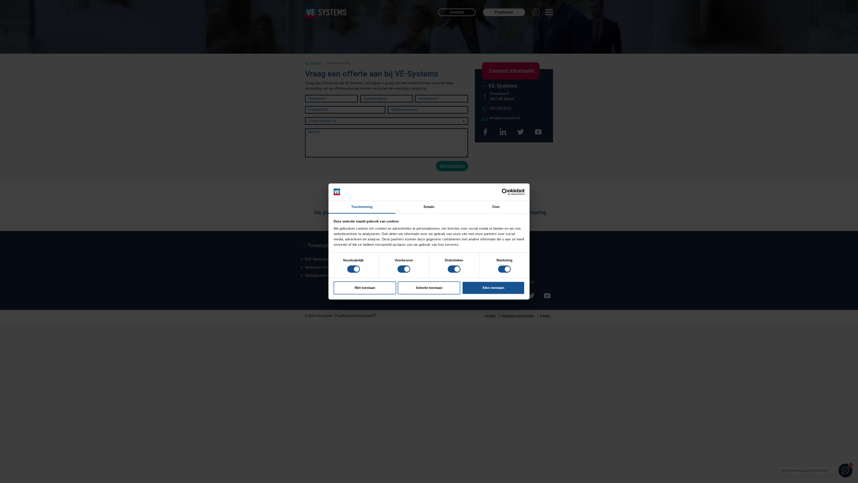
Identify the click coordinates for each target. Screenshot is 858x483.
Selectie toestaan (429, 288)
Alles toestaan (493, 288)
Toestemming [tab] (361, 207)
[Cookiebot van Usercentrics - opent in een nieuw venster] (505, 192)
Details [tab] (429, 207)
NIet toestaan (365, 288)
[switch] (403, 269)
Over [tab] (496, 207)
